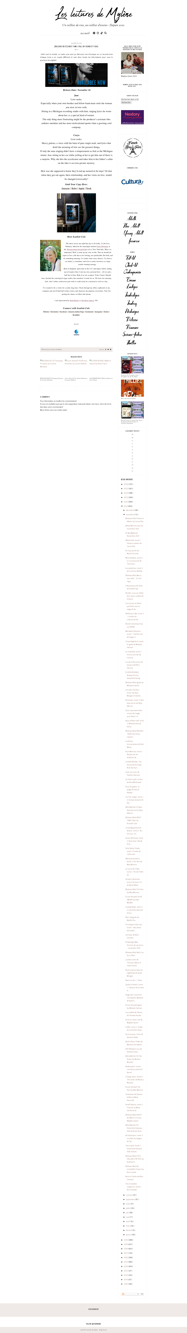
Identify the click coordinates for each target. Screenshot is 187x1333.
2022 (126, 502)
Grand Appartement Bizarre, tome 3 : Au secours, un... (133, 831)
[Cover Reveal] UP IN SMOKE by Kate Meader (133, 900)
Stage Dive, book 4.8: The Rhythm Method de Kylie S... (134, 998)
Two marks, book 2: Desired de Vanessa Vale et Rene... (133, 1149)
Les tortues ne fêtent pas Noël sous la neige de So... (133, 606)
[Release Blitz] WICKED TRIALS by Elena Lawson (134, 734)
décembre (130, 510)
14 (132, 453)
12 (132, 447)
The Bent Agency (87, 300)
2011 (126, 1280)
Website (46, 311)
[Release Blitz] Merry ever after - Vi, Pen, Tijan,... (133, 578)
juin (127, 1213)
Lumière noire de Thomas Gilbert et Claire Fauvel (133, 963)
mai (127, 1217)
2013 (126, 1271)
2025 (126, 489)
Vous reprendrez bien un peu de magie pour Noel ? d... (133, 713)
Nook (88, 188)
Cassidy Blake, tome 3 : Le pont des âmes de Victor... (134, 910)
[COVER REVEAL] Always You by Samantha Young (132, 675)
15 (132, 456)
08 (132, 435)
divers (76, 49)
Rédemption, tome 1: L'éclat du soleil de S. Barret (134, 1070)
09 (132, 438)
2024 (126, 493)
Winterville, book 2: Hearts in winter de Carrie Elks (133, 543)
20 (132, 471)
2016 (126, 1258)
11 (132, 444)
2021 (126, 506)
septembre (130, 1200)
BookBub (76, 315)
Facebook (63, 311)
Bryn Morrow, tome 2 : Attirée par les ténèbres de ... (134, 755)
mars (128, 1226)
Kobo (74, 188)
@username (96, 1324)
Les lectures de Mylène (93, 14)
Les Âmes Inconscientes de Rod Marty (134, 744)
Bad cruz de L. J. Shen (133, 980)
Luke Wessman (102, 246)
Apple (81, 188)
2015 (126, 1262)
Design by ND (103, 1330)
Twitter (106, 311)
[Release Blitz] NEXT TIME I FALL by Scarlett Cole (133, 820)
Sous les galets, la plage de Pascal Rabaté (132, 790)
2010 (126, 1284)
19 (132, 468)
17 (132, 462)
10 (132, 441)
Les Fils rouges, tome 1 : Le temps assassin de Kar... (134, 800)
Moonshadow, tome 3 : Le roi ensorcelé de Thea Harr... (134, 561)
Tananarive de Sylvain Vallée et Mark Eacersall (133, 1097)
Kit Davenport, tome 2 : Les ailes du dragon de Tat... (134, 1138)
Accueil (85, 33)
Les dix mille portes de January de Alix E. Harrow (134, 665)
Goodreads (89, 311)
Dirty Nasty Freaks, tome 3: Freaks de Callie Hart (133, 851)
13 (132, 450)
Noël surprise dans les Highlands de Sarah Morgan (134, 973)
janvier (128, 1235)
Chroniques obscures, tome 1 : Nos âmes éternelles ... (133, 928)
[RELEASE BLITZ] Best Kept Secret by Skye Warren (134, 810)
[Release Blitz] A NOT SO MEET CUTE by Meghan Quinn (133, 1118)
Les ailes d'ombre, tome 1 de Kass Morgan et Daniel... (133, 693)
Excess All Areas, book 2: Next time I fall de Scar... (134, 841)
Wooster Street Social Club (77, 249)
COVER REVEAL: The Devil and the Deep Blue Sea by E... (133, 765)
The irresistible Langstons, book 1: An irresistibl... (133, 1187)
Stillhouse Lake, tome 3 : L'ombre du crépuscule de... (134, 617)
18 (132, 465)
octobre (129, 1195)
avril (128, 1222)
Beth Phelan (74, 300)
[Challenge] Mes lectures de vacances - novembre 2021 (134, 945)
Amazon (65, 188)
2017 (126, 1253)
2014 (126, 1266)
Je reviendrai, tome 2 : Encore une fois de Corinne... (133, 655)
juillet (128, 1208)
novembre (130, 515)
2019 (126, 1244)
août (128, 1204)
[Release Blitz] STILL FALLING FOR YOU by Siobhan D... (134, 1159)
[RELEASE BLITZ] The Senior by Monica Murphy (133, 1059)
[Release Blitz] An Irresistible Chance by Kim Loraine (134, 1169)
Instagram (98, 311)
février (128, 1230)
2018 (126, 1249)
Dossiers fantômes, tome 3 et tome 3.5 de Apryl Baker (133, 882)
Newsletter (54, 311)
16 (132, 459)
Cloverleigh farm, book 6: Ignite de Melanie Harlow (134, 644)
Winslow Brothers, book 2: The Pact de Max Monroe (133, 862)
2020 (126, 1240)
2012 (126, 1275)
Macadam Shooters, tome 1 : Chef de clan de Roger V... (134, 634)
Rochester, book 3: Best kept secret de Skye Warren (134, 703)
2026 (126, 484)
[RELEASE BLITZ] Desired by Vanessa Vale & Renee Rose (133, 1128)
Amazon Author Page (76, 311)
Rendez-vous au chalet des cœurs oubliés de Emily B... (134, 596)
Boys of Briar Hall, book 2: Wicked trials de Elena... (134, 724)
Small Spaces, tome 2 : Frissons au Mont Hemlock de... (134, 1108)
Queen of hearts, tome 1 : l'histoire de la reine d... (134, 988)
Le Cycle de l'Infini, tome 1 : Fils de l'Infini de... (134, 872)
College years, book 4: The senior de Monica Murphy (134, 1080)
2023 (126, 497)
